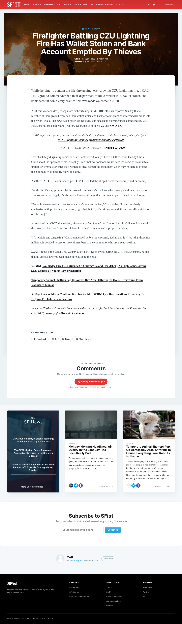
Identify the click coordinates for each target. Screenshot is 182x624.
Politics (37, 4)
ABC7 (100, 125)
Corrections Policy (114, 601)
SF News (86, 29)
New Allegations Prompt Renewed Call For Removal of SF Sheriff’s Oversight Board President (33, 467)
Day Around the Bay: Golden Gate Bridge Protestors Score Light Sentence (33, 440)
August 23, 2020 (115, 147)
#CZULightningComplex (73, 140)
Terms (50, 618)
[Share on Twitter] (75, 485)
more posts (78, 560)
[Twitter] (154, 4)
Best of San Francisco (79, 596)
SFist (12, 583)
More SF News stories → (33, 486)
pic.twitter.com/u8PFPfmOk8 (106, 140)
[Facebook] (148, 4)
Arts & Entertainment (102, 4)
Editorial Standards (114, 596)
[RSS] (160, 4)
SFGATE (115, 125)
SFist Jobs (74, 592)
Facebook (147, 587)
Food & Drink (81, 4)
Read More (108, 559)
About (109, 587)
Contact (120, 4)
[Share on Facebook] (80, 485)
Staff (108, 592)
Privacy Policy (39, 618)
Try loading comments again (91, 381)
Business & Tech (52, 4)
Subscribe (169, 4)
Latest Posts (74, 587)
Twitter (146, 592)
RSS (145, 596)
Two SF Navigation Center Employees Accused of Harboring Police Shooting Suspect (33, 453)
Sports (67, 4)
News (26, 4)
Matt (97, 29)
